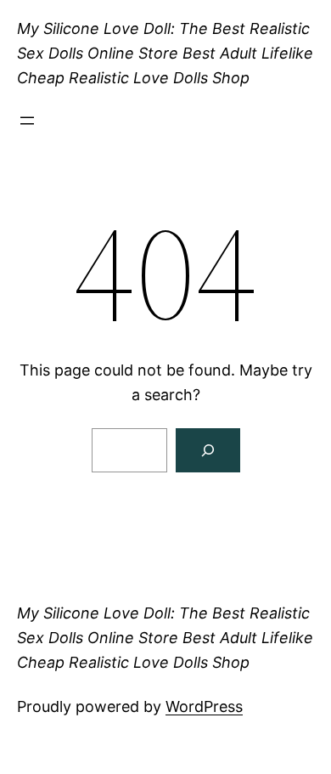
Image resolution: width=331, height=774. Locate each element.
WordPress (204, 706)
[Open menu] (27, 120)
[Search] (208, 450)
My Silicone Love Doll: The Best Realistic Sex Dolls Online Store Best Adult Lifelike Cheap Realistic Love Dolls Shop (165, 53)
